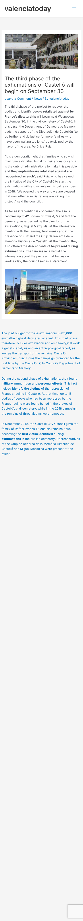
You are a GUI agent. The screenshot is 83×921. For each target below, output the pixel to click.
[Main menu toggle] (74, 8)
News (38, 98)
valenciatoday (27, 8)
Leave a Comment (18, 98)
